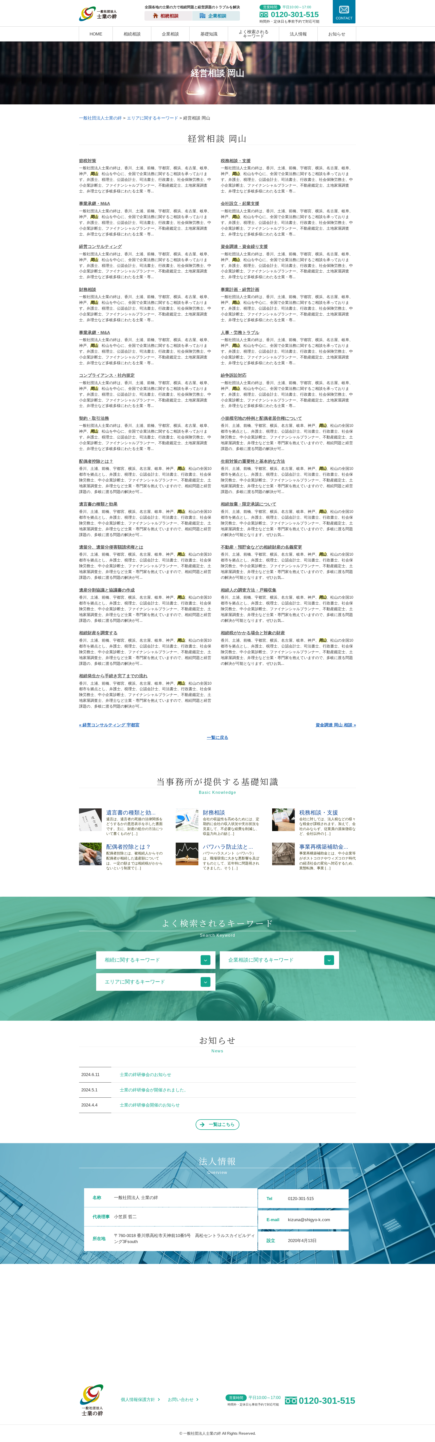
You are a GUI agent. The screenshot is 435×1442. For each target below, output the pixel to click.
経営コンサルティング (100, 246)
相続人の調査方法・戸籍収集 (248, 590)
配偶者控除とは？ (96, 461)
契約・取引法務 (94, 418)
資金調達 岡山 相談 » (336, 725)
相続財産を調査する (98, 633)
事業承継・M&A (94, 203)
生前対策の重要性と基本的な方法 (253, 461)
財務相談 (87, 289)
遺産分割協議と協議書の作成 (107, 590)
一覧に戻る (217, 737)
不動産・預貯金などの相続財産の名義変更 (261, 547)
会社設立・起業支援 (240, 203)
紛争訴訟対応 (233, 375)
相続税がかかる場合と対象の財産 (253, 633)
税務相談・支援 (236, 160)
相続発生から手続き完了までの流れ (113, 676)
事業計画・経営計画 (240, 289)
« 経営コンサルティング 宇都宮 (109, 725)
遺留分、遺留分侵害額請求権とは (111, 547)
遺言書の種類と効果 (98, 504)
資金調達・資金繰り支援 (244, 246)
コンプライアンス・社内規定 (107, 375)
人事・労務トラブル (240, 332)
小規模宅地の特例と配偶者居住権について (261, 418)
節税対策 (87, 160)
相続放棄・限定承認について (248, 504)
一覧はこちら (222, 1124)
